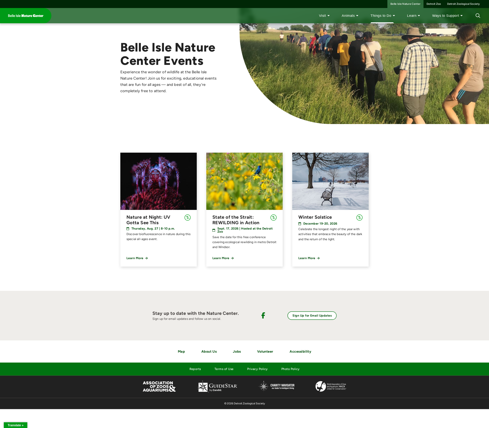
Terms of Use (224, 369)
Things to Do (381, 16)
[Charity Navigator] (276, 391)
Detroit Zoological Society (463, 4)
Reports (195, 369)
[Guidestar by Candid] (217, 392)
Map (181, 351)
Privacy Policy (257, 369)
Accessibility (300, 351)
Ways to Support (445, 16)
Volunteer (265, 351)
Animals (348, 16)
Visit (322, 16)
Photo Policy (290, 369)
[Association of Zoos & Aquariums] (159, 392)
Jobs (237, 351)
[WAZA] (331, 392)
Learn (411, 16)
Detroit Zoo (434, 4)
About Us (209, 351)
